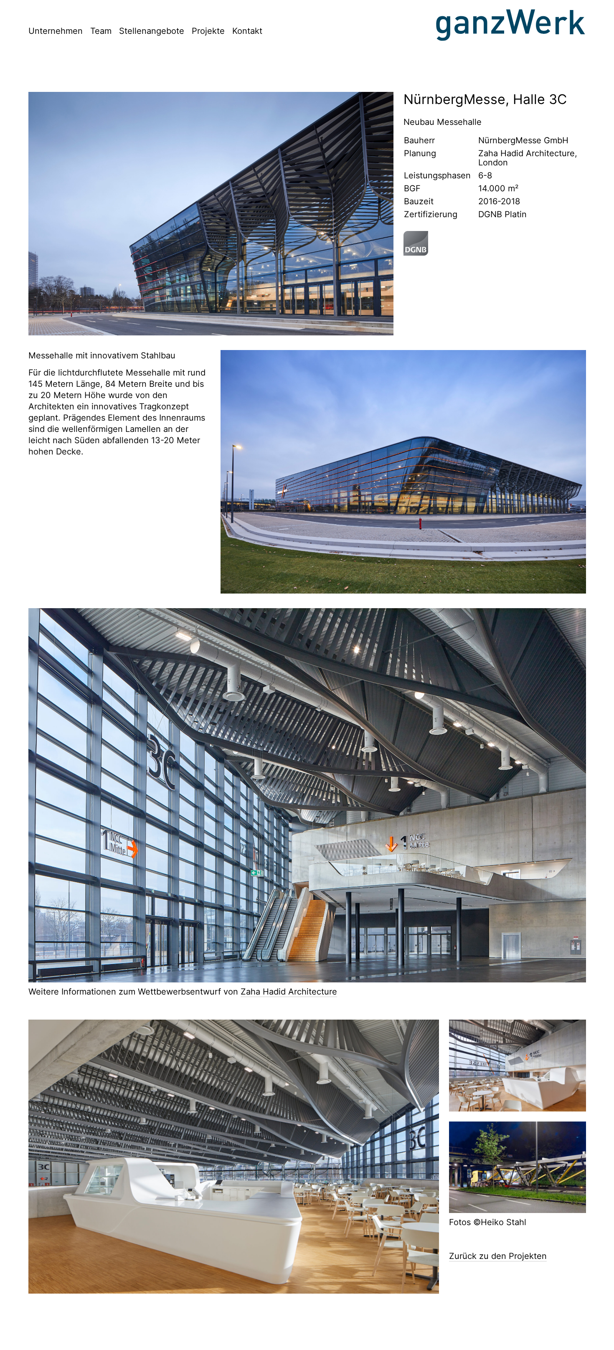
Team (101, 31)
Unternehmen (55, 31)
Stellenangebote (151, 31)
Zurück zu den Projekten (498, 1256)
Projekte (208, 31)
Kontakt (247, 31)
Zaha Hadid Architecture (289, 992)
